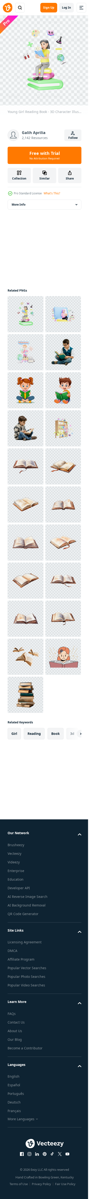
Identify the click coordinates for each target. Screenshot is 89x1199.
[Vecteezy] (7, 7)
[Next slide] (70, 1110)
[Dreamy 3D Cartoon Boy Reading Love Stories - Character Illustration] (25, 387)
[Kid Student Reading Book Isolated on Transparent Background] (25, 425)
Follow (73, 138)
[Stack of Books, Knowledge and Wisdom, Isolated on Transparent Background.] (25, 1072)
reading (34, 1110)
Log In (66, 8)
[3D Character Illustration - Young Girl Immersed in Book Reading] (25, 349)
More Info (18, 201)
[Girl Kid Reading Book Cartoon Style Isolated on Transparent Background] (25, 463)
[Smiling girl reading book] (25, 1034)
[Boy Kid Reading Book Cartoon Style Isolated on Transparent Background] (25, 501)
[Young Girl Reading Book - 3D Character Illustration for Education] (25, 311)
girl (14, 1110)
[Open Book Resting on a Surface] (25, 615)
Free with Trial (44, 155)
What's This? (52, 193)
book (55, 1110)
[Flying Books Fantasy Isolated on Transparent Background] (25, 996)
